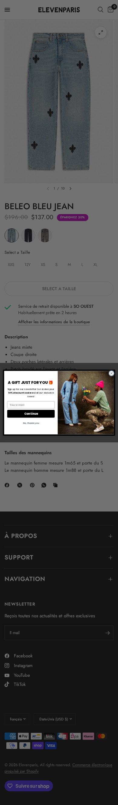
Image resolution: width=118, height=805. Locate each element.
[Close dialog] (111, 373)
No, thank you (31, 423)
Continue (31, 413)
